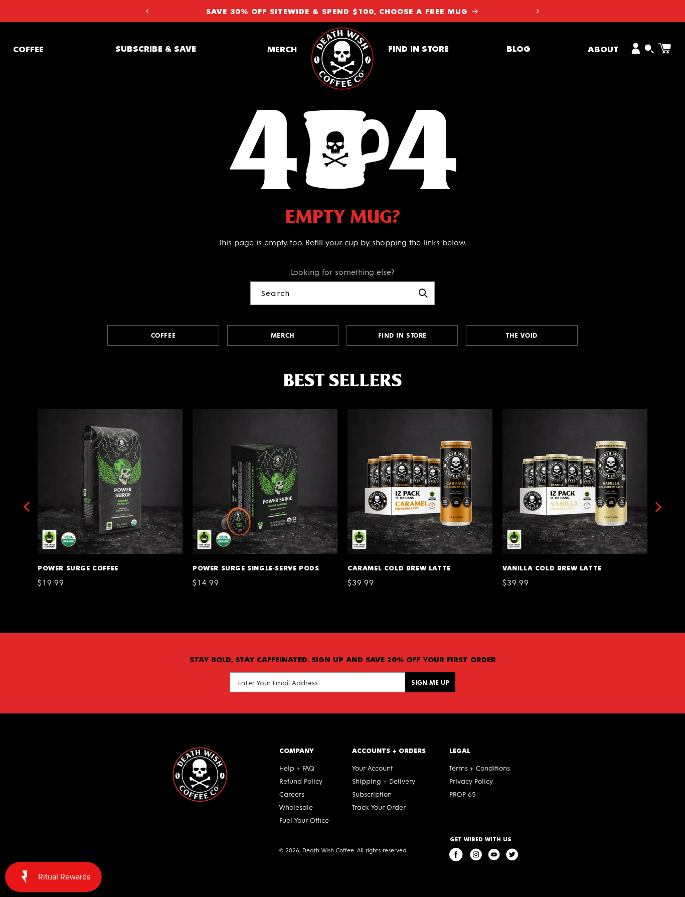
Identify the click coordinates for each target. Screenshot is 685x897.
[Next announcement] (538, 11)
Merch (282, 48)
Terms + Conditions (479, 768)
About (603, 48)
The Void (521, 335)
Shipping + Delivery (383, 781)
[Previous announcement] (147, 11)
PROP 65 (462, 794)
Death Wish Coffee (328, 849)
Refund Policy (300, 781)
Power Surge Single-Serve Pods (253, 413)
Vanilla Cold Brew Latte (548, 413)
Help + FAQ (296, 768)
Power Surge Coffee (76, 413)
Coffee (28, 48)
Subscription (372, 794)
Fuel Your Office (304, 820)
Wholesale (296, 807)
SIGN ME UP (430, 682)
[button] (28, 48)
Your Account (372, 768)
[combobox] (342, 293)
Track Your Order (379, 807)
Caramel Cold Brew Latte (396, 413)
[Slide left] (26, 507)
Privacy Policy (471, 781)
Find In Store (402, 335)
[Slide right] (659, 507)
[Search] (423, 293)
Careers (291, 794)
